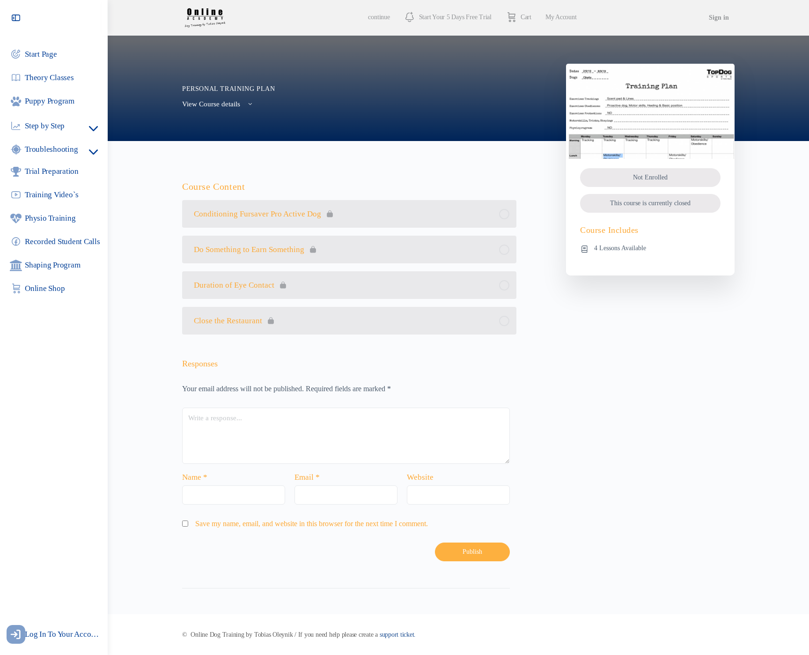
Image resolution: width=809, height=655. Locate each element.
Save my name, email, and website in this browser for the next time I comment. (311, 524)
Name (194, 477)
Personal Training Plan (228, 88)
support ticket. (398, 634)
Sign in (719, 17)
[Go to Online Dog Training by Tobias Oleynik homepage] (205, 17)
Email (307, 477)
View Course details (212, 104)
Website (420, 477)
